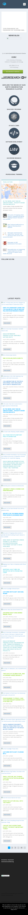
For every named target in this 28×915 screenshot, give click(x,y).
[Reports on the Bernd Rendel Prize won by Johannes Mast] (14, 509)
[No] (26, 909)
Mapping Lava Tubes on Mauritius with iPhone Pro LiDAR (13, 571)
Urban (15, 616)
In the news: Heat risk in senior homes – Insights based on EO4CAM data (14, 202)
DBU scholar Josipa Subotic (13, 358)
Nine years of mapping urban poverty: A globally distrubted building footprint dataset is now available (13, 217)
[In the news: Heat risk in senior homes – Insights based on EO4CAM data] (14, 191)
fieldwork (5, 388)
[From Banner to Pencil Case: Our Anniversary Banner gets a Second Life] (14, 694)
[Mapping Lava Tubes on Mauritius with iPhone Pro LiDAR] (14, 565)
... (18, 847)
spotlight (11, 596)
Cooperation (21, 386)
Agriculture (11, 386)
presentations (11, 733)
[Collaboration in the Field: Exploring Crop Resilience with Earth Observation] (14, 377)
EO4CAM (21, 414)
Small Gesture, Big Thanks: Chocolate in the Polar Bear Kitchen (13, 778)
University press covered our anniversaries (13, 489)
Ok (7, 912)
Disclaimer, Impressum (7, 859)
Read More (7, 323)
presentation (12, 339)
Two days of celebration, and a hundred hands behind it (14, 674)
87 (21, 847)
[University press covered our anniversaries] (14, 486)
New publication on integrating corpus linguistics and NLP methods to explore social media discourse (14, 251)
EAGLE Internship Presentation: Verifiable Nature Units (12, 335)
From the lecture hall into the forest (13, 801)
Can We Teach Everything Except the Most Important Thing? (13, 827)
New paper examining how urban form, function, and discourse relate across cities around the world (13, 235)
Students (16, 733)
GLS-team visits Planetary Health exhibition (12, 435)
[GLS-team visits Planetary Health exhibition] (14, 432)
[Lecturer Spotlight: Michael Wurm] (14, 589)
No (12, 912)
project (10, 439)
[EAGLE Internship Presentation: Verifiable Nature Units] (14, 330)
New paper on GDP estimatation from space (14, 243)
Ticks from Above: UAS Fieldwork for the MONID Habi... (14, 29)
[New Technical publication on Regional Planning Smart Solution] (5, 225)
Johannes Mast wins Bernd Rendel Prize (12, 613)
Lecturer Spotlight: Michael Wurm (13, 592)
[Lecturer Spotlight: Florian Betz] (14, 749)
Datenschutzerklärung (7, 861)
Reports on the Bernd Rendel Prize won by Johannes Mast (13, 514)
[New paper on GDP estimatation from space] (5, 243)
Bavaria (16, 386)
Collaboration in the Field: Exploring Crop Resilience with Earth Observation (13, 382)
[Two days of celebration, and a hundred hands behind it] (14, 669)
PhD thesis (11, 616)
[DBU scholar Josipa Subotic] (14, 355)
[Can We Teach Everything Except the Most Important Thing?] (14, 821)
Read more (18, 912)
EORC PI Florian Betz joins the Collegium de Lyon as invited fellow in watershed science (13, 309)
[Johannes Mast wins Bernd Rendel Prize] (14, 610)
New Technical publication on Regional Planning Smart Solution (16, 226)
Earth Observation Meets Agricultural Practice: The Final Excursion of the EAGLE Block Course (13, 727)
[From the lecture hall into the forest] (14, 798)
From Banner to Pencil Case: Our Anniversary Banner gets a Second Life (13, 699)
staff (11, 313)
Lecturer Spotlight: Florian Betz (13, 752)
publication (5, 416)
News (11, 360)
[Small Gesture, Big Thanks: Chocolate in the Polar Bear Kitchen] (14, 772)
